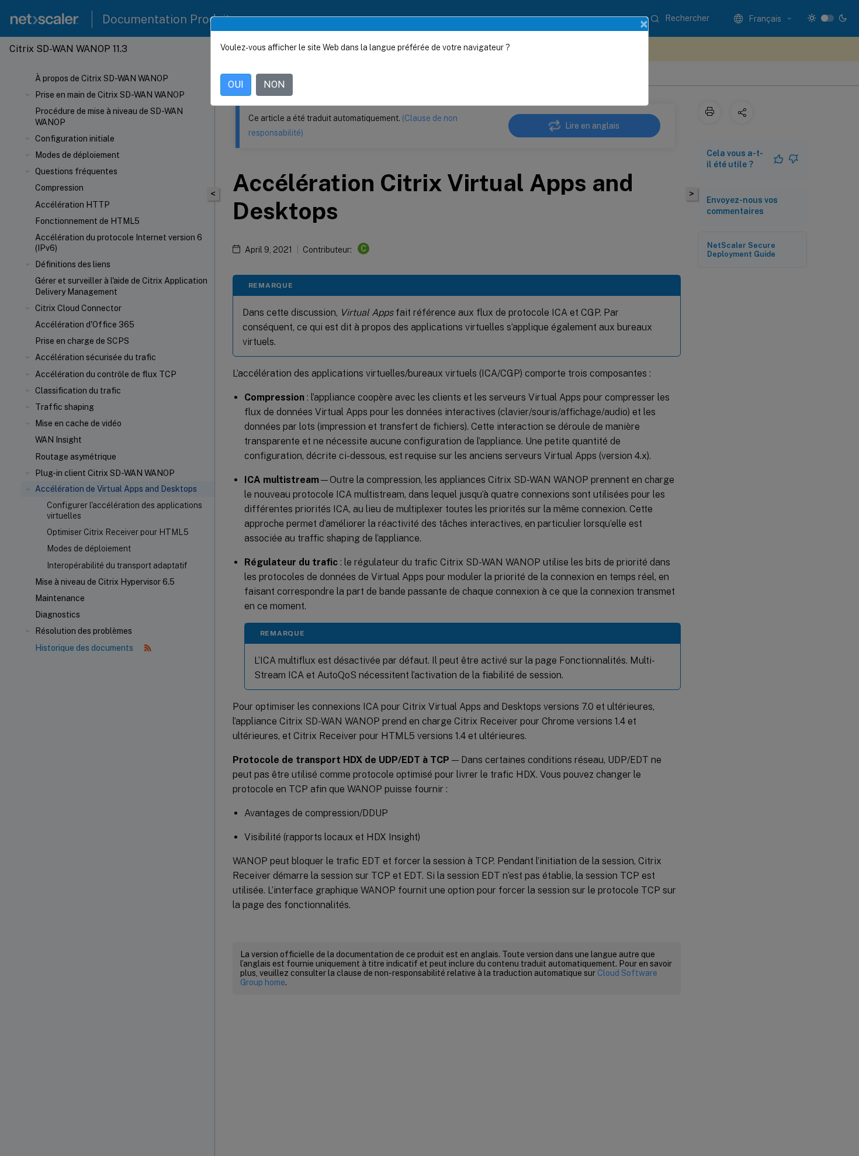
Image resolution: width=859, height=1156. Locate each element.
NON (274, 84)
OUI (236, 84)
